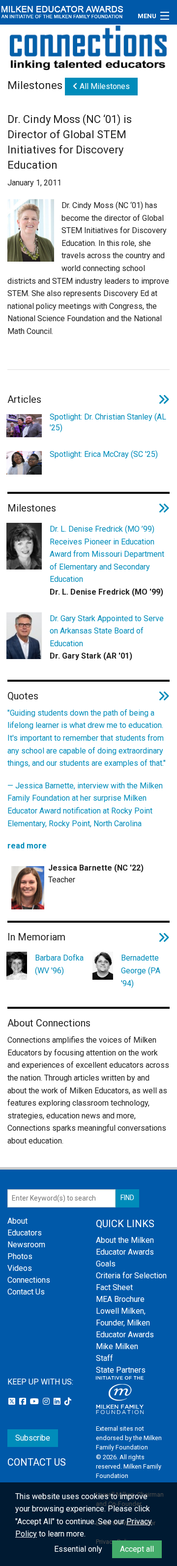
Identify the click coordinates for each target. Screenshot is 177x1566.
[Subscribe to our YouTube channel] (35, 1401)
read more (27, 845)
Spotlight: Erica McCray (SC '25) (104, 454)
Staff (104, 1358)
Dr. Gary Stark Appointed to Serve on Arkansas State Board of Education (107, 631)
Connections (28, 1280)
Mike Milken (117, 1346)
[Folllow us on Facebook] (23, 1401)
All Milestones (104, 86)
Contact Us (26, 1291)
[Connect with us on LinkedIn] (58, 1401)
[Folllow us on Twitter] (12, 1401)
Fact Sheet (114, 1287)
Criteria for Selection (131, 1275)
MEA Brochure (120, 1299)
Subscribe (32, 1438)
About (17, 1221)
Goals (106, 1263)
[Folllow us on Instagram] (47, 1401)
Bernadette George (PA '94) (140, 970)
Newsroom (26, 1244)
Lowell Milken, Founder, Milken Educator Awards (125, 1322)
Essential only (78, 1549)
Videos (19, 1268)
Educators (24, 1232)
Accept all (137, 1549)
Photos (19, 1256)
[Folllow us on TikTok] (67, 1401)
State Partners (121, 1370)
